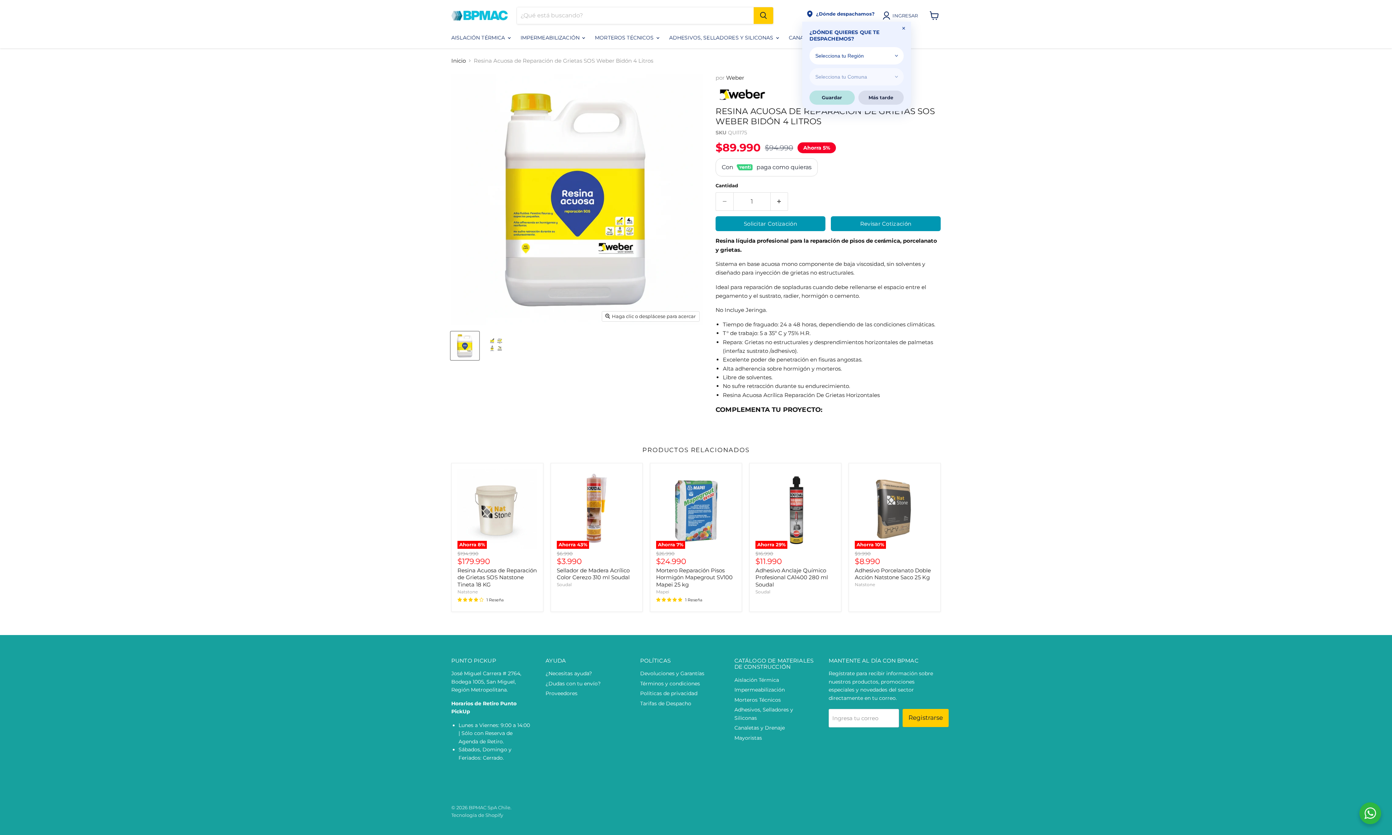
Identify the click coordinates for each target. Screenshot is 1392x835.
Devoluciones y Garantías (672, 673)
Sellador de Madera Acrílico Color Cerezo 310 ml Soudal (593, 574)
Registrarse (925, 717)
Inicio (458, 61)
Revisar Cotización (885, 223)
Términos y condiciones (670, 683)
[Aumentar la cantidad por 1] (779, 201)
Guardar (832, 97)
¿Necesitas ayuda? (569, 673)
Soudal (564, 584)
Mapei (662, 591)
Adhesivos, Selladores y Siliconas (722, 37)
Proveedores (561, 693)
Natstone (467, 591)
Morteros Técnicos (625, 37)
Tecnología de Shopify (477, 815)
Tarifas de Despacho (665, 703)
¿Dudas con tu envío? (573, 683)
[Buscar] (763, 15)
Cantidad (727, 185)
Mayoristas (748, 738)
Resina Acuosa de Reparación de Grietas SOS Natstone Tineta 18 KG (497, 577)
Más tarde (881, 97)
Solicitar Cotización (770, 223)
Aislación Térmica (479, 37)
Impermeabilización (551, 37)
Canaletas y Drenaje (759, 728)
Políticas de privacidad (668, 693)
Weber (735, 77)
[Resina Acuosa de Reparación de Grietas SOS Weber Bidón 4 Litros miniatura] (465, 345)
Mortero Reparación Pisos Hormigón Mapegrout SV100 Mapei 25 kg (694, 577)
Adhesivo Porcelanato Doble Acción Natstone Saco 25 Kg (893, 574)
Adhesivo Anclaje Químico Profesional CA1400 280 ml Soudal (791, 577)
